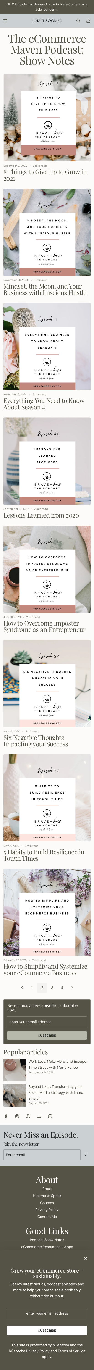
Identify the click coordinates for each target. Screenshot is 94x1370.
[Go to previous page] (22, 988)
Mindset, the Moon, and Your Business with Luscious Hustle (44, 289)
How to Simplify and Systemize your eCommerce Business (45, 969)
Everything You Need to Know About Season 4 (43, 403)
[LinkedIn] (50, 1116)
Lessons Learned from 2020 (41, 515)
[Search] (78, 21)
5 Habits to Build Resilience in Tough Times (43, 854)
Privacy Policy (38, 1351)
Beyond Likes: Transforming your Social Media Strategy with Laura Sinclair (56, 1092)
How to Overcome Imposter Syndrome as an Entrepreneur (44, 626)
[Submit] (86, 1155)
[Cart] (88, 21)
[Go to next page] (72, 988)
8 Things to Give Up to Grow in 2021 (45, 174)
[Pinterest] (28, 1116)
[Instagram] (17, 1116)
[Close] (86, 1259)
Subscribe (47, 1035)
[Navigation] (5, 21)
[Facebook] (6, 1116)
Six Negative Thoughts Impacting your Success (35, 740)
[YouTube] (39, 1116)
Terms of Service (71, 1351)
